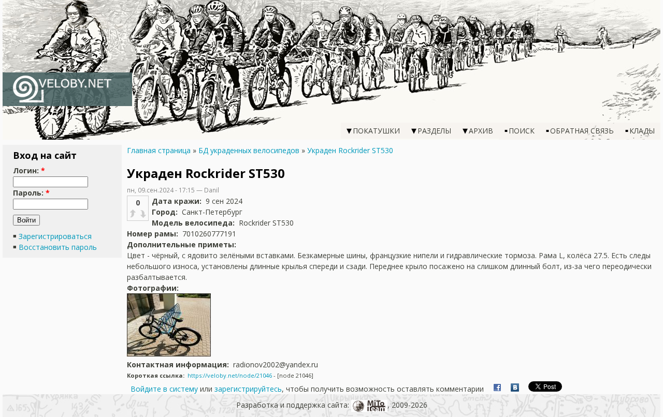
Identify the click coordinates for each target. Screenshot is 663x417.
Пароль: (31, 193)
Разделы (434, 131)
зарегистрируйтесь (248, 389)
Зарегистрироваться (55, 236)
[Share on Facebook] (497, 389)
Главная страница (159, 150)
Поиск (522, 131)
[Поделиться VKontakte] (515, 389)
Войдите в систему (164, 389)
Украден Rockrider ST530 (350, 150)
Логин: (29, 170)
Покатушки (376, 131)
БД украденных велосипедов (248, 150)
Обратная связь (582, 131)
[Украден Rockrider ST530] (169, 354)
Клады (642, 131)
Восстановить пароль (58, 247)
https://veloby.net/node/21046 (230, 375)
